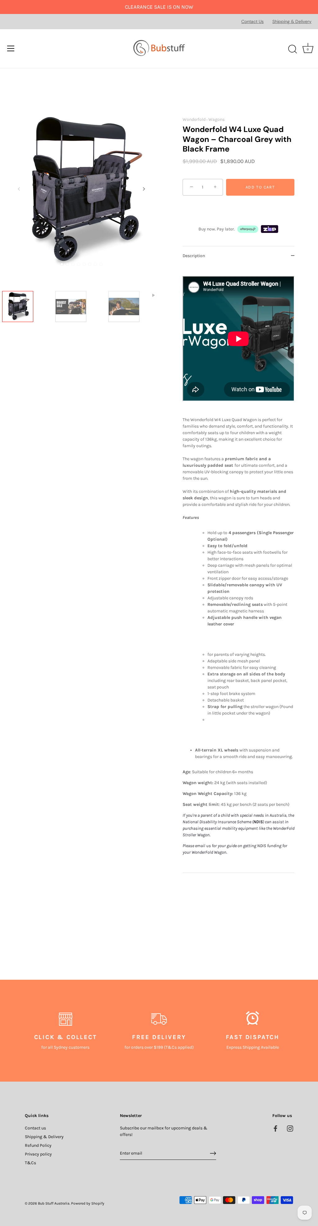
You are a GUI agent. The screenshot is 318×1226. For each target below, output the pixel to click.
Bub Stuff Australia (54, 1203)
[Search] (292, 49)
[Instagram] (290, 1128)
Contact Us (252, 21)
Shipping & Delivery (291, 21)
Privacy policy (38, 1154)
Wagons (216, 119)
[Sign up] (213, 1153)
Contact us (35, 1128)
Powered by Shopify (87, 1203)
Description (194, 255)
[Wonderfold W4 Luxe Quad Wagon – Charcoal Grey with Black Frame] (27, 316)
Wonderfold (194, 119)
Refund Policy (38, 1145)
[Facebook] (275, 1128)
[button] (19, 189)
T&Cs (30, 1162)
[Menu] (11, 48)
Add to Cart (260, 187)
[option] (27, 317)
